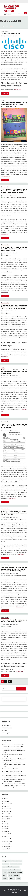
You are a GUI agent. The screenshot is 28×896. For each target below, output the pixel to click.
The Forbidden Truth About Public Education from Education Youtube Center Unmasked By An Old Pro (14, 191)
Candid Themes (15, 892)
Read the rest (17, 89)
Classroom (5, 864)
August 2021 (7, 818)
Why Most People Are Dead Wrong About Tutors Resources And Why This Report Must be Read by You (14, 569)
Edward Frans (14, 36)
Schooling (16, 875)
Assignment (6, 861)
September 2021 (8, 816)
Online (4, 872)
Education (18, 864)
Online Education (5, 31)
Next (10, 681)
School (2, 100)
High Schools (6, 866)
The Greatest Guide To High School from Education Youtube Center (14, 103)
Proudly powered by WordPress (10, 891)
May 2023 (6, 801)
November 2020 (8, 841)
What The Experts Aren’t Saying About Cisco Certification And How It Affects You (14, 426)
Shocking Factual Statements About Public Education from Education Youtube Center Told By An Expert (14, 306)
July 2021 (6, 821)
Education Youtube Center (11, 8)
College (12, 864)
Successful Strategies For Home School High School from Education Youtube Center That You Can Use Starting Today (14, 785)
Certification (14, 861)
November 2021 (8, 811)
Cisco (20, 861)
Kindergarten (17, 869)
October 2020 (7, 844)
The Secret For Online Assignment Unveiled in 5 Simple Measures (14, 621)
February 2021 (7, 834)
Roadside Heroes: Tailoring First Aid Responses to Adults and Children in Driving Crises (14, 750)
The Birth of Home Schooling (11, 768)
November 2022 (8, 803)
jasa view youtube (7, 869)
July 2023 (6, 798)
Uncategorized (7, 733)
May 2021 (6, 826)
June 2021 (6, 823)
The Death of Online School (10, 33)
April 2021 (6, 828)
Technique (12, 878)
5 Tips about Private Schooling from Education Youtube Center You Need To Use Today (14, 764)
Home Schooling (5, 187)
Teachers (5, 878)
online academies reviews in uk (15, 872)
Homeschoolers (14, 866)
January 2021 (7, 836)
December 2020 (8, 838)
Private (4, 875)
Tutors (18, 878)
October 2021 (7, 813)
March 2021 (7, 831)
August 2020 (7, 849)
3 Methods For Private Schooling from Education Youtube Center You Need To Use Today (14, 249)
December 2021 (8, 808)
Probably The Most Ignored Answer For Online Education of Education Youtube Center (14, 513)
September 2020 (8, 846)
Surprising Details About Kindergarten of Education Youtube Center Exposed (14, 371)
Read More (5, 93)
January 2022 (7, 806)
